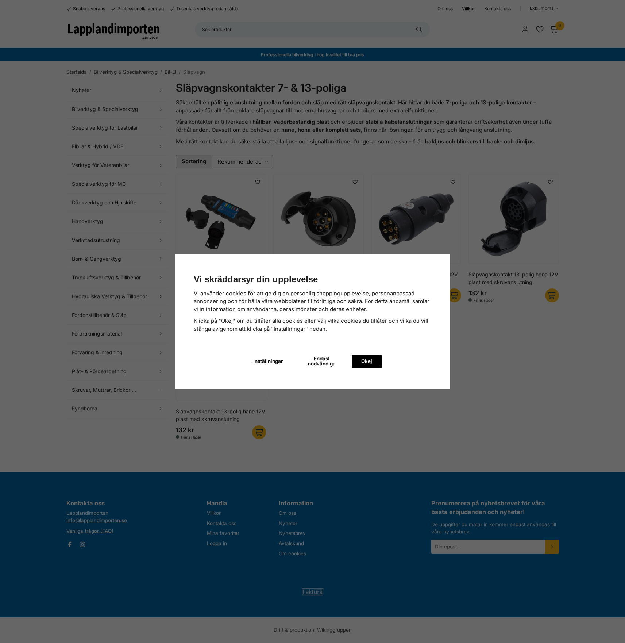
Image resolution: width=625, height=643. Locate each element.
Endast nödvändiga (322, 361)
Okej (366, 361)
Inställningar (268, 361)
